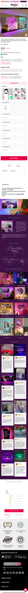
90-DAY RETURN (20, 194)
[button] (2, 5)
